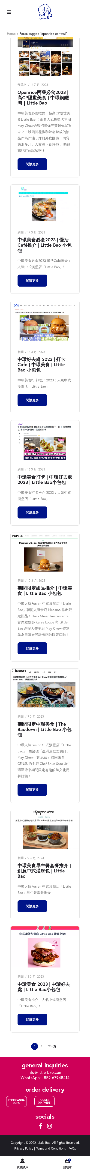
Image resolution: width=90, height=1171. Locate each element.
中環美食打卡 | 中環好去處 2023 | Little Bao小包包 (45, 479)
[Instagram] (49, 1126)
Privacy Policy (23, 1148)
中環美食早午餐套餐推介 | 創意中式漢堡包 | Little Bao (44, 870)
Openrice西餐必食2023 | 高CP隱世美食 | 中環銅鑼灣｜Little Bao (43, 97)
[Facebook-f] (40, 1126)
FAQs (72, 1148)
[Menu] (9, 12)
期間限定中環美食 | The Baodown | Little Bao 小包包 (45, 729)
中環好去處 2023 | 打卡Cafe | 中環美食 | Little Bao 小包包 (42, 364)
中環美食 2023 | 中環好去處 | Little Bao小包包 (44, 986)
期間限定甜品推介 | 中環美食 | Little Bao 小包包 (45, 590)
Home (11, 33)
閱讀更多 (32, 164)
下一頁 (52, 1046)
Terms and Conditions (51, 1148)
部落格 (22, 85)
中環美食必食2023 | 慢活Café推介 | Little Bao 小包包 (45, 245)
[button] (16, 1101)
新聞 (21, 232)
